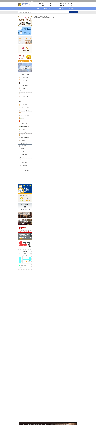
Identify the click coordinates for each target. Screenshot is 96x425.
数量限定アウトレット (72, 8)
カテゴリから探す (35, 8)
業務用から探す (47, 8)
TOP (24, 8)
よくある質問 (60, 8)
